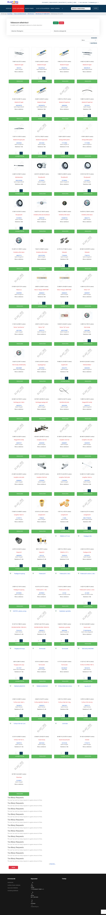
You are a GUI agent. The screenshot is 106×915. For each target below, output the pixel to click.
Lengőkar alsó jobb (87, 440)
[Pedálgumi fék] (87, 536)
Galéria (70, 2)
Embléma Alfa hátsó (64, 214)
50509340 (41, 443)
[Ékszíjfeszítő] (42, 165)
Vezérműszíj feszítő (64, 740)
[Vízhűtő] (87, 728)
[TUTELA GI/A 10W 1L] (19, 686)
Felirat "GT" (87, 290)
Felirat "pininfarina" (19, 327)
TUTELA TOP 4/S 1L (19, 740)
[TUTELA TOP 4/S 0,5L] (87, 686)
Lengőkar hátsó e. (87, 477)
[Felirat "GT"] (87, 278)
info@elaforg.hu (93, 2)
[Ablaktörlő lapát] (19, 53)
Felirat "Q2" (42, 327)
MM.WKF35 (19, 105)
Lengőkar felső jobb (64, 477)
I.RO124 (42, 555)
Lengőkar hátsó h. (19, 515)
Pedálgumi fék (87, 552)
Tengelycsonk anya (19, 665)
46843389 (64, 630)
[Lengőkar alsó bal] (42, 428)
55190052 (87, 180)
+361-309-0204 (83, 2)
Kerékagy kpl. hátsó (19, 402)
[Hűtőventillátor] (87, 353)
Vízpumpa (19, 777)
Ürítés (61, 23)
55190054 (64, 180)
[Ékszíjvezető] (87, 165)
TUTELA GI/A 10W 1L (18, 702)
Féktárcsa (19, 290)
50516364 (41, 143)
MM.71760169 (87, 518)
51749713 (19, 518)
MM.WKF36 (42, 105)
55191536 (64, 743)
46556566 (19, 143)
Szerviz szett (87, 627)
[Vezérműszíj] (42, 728)
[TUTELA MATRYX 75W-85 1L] (42, 686)
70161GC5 (19, 630)
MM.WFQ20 (42, 68)
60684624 (41, 293)
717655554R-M (87, 630)
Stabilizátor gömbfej (64, 627)
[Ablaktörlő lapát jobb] (19, 128)
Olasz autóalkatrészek (42, 8)
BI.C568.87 (64, 668)
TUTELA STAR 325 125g (64, 702)
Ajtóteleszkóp (19, 177)
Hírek (74, 2)
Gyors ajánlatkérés (18, 8)
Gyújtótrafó (64, 365)
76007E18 (19, 743)
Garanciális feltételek (13, 904)
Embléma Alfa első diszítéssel (42, 214)
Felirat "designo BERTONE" (41, 290)
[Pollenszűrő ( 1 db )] (42, 573)
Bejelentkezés (53, 2)
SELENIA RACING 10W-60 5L (41, 627)
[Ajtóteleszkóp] (19, 165)
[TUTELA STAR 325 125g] (64, 686)
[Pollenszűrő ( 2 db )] (64, 573)
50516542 (87, 105)
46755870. (87, 555)
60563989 (41, 668)
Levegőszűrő (41, 515)
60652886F (19, 368)
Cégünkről (45, 2)
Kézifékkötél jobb (64, 402)
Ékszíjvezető (87, 177)
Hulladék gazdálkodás (13, 907)
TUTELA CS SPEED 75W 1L (87, 665)
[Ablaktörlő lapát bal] (64, 90)
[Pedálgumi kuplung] (19, 573)
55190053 (41, 180)
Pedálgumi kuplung (19, 590)
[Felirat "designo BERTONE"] (42, 278)
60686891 (64, 443)
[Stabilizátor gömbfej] (64, 611)
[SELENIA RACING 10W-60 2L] (19, 611)
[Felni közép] (87, 315)
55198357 (19, 780)
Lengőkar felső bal (42, 477)
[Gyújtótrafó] (64, 353)
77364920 (64, 255)
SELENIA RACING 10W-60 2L (19, 627)
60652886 (87, 330)
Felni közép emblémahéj (19, 365)
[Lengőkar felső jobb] (64, 465)
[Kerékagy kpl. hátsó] (19, 390)
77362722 (87, 255)
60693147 (87, 405)
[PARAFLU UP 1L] (64, 536)
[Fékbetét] (64, 240)
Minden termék (29, 8)
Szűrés (56, 23)
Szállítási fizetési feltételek (14, 901)
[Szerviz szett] (87, 615)
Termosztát (42, 665)
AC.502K (87, 593)
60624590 (64, 405)
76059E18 (64, 555)
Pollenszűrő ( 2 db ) (64, 590)
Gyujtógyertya (42, 365)
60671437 (41, 405)
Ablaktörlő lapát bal (64, 102)
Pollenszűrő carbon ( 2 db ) (87, 590)
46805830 (19, 555)
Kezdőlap (8, 8)
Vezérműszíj (41, 740)
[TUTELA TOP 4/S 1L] (19, 723)
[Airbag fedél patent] (64, 128)
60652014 (19, 405)
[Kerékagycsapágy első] (42, 390)
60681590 (41, 218)
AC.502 (64, 593)
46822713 (87, 218)
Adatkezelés (10, 899)
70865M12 (41, 630)
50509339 (87, 443)
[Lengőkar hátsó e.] (87, 465)
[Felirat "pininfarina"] (19, 315)
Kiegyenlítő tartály (87, 402)
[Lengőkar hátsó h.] (19, 503)
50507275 (41, 330)
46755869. (19, 593)
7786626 (41, 518)
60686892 (19, 480)
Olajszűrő (19, 552)
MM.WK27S (87, 68)
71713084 (64, 143)
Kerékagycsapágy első (42, 402)
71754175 (87, 743)
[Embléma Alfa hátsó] (64, 203)
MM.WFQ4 (64, 68)
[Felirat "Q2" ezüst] (64, 315)
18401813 (64, 705)
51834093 (41, 480)
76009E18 (41, 705)
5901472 (19, 68)
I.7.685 (64, 518)
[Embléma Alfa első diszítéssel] (42, 203)
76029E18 (19, 705)
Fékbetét (64, 252)
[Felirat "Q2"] (42, 315)
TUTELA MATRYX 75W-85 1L (41, 702)
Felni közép (87, 327)
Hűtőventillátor (87, 365)
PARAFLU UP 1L (64, 552)
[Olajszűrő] (19, 540)
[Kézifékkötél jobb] (64, 390)
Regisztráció (62, 2)
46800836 (64, 105)
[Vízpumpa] (19, 765)
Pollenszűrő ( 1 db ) (41, 590)
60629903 (87, 480)
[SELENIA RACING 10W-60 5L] (42, 615)
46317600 (19, 330)
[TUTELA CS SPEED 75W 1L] (87, 648)
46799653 (41, 593)
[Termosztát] (42, 648)
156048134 (64, 218)
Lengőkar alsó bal (42, 440)
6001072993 (41, 255)
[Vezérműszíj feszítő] (64, 723)
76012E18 (87, 668)
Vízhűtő (87, 740)
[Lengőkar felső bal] (42, 465)
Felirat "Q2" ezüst (64, 327)
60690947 (87, 293)
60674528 (41, 743)
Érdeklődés (20, 81)
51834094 (64, 480)
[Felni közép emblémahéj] (19, 353)
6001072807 (64, 330)
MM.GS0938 (19, 180)
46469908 (19, 293)
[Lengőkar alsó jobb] (87, 428)
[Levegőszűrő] (42, 503)
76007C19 (87, 705)
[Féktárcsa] (19, 278)
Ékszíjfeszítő (41, 177)
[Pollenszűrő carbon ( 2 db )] (87, 573)
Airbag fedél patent (64, 139)
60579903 (41, 368)
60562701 (64, 368)
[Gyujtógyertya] (42, 353)
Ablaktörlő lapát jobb (19, 139)
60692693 (87, 368)
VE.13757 (19, 668)
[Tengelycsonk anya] (19, 648)
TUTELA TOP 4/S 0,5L (87, 702)
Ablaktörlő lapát (19, 64)
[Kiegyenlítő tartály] (87, 390)
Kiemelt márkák (55, 8)
